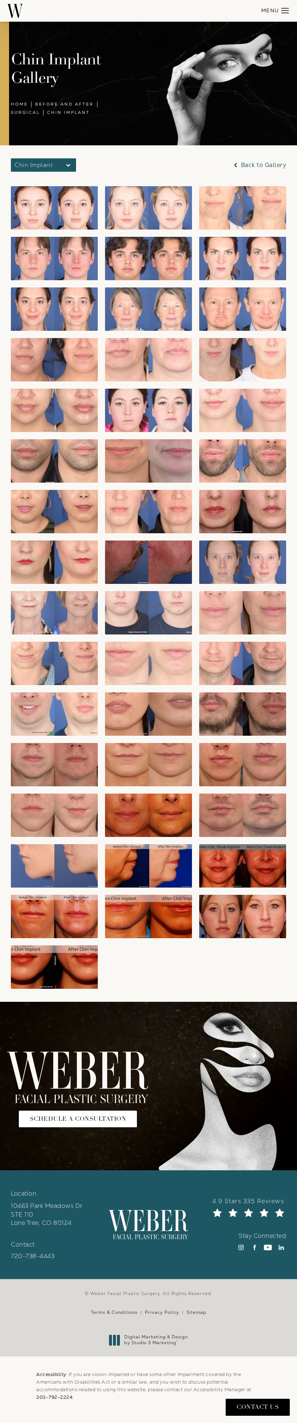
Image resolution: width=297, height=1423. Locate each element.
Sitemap (196, 1312)
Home (19, 104)
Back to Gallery (262, 165)
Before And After (64, 104)
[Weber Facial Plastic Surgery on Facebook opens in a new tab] (254, 1247)
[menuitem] (241, 1247)
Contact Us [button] (258, 1407)
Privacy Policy (162, 1312)
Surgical (25, 112)
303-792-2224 (54, 1397)
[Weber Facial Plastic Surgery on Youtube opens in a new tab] (268, 1247)
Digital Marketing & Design (156, 1340)
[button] (285, 11)
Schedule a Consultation (78, 1119)
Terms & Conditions (114, 1312)
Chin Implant (68, 112)
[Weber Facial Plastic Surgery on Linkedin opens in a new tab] (281, 1247)
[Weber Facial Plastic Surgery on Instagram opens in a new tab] (241, 1247)
